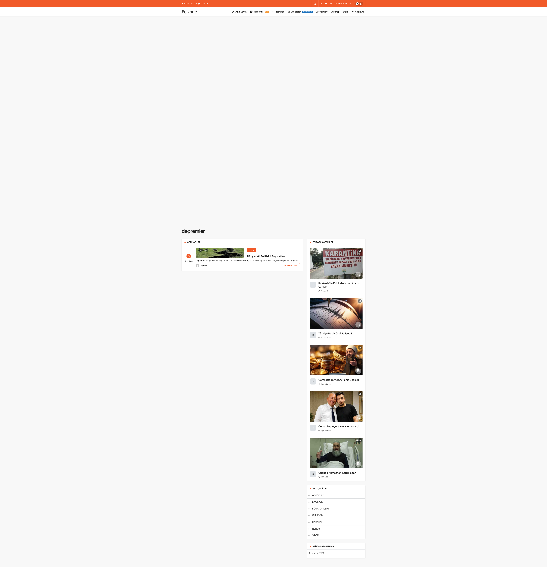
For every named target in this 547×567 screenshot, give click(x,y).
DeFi (345, 11)
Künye (197, 3)
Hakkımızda (187, 3)
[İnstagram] (330, 3)
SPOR (251, 250)
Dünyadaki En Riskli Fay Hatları (266, 256)
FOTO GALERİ (320, 508)
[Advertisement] (273, 27)
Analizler (301, 11)
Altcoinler (321, 11)
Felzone (189, 12)
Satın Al (359, 11)
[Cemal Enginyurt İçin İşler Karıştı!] (336, 406)
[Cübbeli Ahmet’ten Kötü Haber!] (336, 453)
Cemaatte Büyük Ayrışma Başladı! (339, 380)
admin (204, 265)
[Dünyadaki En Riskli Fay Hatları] (220, 253)
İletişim (205, 3)
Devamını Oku (291, 266)
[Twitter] (325, 3)
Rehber (280, 11)
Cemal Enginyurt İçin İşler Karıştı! (338, 426)
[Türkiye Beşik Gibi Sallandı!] (336, 313)
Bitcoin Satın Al (343, 3)
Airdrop (335, 11)
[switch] (359, 4)
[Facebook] (321, 3)
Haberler (261, 11)
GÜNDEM (317, 515)
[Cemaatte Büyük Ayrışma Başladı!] (336, 360)
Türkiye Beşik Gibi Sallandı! (335, 333)
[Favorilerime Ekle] (360, 251)
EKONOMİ (318, 501)
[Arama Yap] (315, 3)
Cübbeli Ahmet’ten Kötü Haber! (337, 472)
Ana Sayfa (241, 11)
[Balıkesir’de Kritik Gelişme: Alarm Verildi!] (336, 263)
